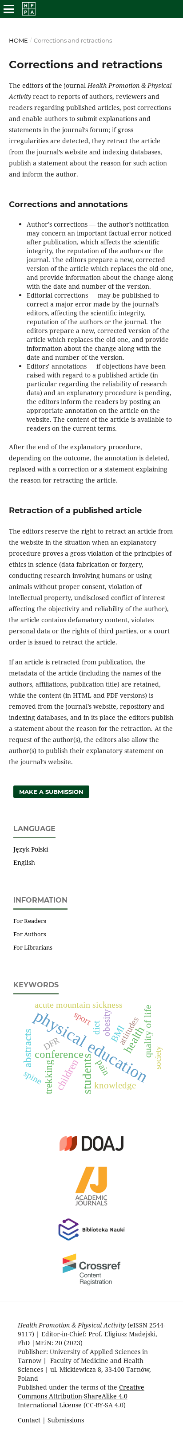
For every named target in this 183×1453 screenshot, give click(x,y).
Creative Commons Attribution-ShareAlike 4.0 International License (81, 1396)
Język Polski (30, 849)
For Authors (29, 934)
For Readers (29, 921)
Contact (29, 1420)
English (24, 862)
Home (18, 40)
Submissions (66, 1420)
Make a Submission (51, 791)
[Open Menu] (9, 9)
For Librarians (32, 947)
